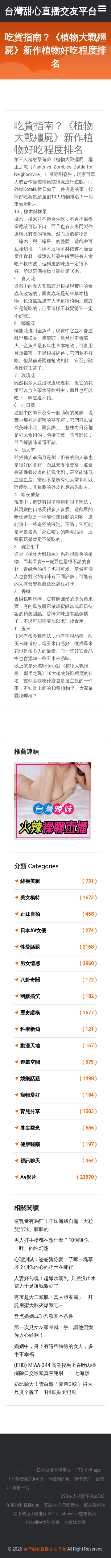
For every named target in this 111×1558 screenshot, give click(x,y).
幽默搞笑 (58, 996)
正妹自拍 (58, 914)
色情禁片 (82, 1478)
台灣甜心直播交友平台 (44, 1549)
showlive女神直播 (43, 1522)
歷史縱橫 (58, 1013)
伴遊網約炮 (59, 1478)
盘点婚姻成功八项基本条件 (43, 1316)
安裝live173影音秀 (61, 1504)
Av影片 (58, 1177)
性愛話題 (58, 947)
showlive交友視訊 (79, 1513)
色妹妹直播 (75, 1522)
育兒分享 (58, 1111)
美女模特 (58, 897)
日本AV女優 (58, 930)
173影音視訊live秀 (26, 1478)
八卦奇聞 (58, 980)
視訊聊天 (58, 1161)
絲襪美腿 (58, 881)
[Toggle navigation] (102, 8)
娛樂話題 (58, 1078)
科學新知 (58, 1029)
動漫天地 (58, 1045)
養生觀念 (58, 1128)
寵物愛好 (58, 1095)
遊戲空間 (58, 1062)
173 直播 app (88, 1470)
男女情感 (58, 963)
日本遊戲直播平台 (54, 1470)
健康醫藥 (58, 1144)
